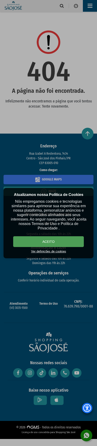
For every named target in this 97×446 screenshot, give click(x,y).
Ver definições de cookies (48, 251)
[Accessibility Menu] (87, 408)
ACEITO (48, 242)
